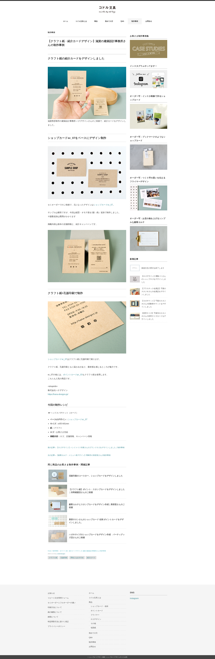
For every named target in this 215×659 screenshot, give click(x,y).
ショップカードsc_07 (103, 205)
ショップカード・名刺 (99, 606)
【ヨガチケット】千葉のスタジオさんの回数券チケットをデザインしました (153, 304)
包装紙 (93, 628)
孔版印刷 (64, 558)
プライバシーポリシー (56, 626)
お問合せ (148, 21)
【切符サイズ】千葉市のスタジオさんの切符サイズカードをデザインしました (153, 316)
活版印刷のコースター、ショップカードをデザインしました (96, 476)
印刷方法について (55, 607)
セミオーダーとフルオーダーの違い (62, 603)
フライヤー (95, 615)
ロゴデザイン (96, 619)
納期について (53, 617)
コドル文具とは (81, 21)
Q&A (122, 21)
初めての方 (109, 21)
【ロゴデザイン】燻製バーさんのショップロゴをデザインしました (153, 279)
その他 (93, 623)
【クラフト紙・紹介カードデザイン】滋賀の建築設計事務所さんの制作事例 (82, 551)
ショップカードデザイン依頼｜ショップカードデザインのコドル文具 (108, 657)
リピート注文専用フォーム (58, 598)
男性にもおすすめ (77, 558)
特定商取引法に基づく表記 (58, 622)
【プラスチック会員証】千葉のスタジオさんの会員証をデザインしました (153, 291)
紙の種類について (55, 612)
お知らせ (51, 593)
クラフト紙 (53, 558)
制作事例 (135, 21)
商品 (96, 21)
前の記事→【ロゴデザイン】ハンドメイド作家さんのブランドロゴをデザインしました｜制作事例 (86, 447)
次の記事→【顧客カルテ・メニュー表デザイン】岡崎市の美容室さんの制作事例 (79, 455)
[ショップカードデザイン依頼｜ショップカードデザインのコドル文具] (107, 8)
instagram (134, 598)
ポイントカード (97, 611)
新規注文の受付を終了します (152, 268)
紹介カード (91, 558)
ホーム (65, 21)
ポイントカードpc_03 (72, 375)
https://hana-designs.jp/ (58, 394)
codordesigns (61, 553)
